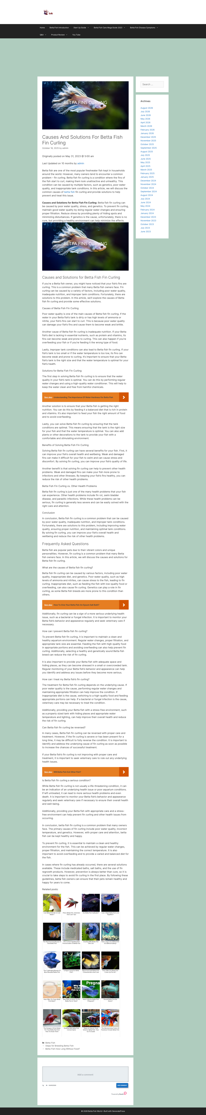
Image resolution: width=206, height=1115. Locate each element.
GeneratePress (118, 1111)
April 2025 (145, 166)
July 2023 (145, 228)
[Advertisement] (103, 56)
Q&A (42, 35)
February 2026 (148, 130)
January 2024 (147, 213)
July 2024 (145, 199)
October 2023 (147, 224)
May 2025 (145, 162)
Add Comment (122, 1085)
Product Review (58, 35)
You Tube (76, 35)
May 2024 (145, 206)
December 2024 (148, 180)
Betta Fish (50, 1043)
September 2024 (149, 191)
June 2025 (146, 159)
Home (42, 27)
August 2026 (147, 108)
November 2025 (148, 140)
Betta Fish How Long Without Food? (62, 1049)
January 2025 (147, 177)
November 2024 (148, 184)
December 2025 (148, 137)
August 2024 (147, 195)
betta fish (69, 192)
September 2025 (149, 148)
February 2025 (147, 173)
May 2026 (145, 119)
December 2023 (148, 217)
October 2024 (147, 188)
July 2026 (145, 111)
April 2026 (145, 122)
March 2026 (146, 126)
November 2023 (148, 220)
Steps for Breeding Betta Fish (59, 1046)
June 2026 (146, 115)
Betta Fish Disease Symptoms (142, 27)
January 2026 (147, 133)
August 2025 (147, 151)
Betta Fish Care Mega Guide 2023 (108, 27)
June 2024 (146, 202)
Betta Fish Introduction (59, 27)
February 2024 (148, 210)
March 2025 (146, 169)
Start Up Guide (80, 27)
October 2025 (147, 144)
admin (80, 163)
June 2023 (146, 231)
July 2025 (145, 155)
